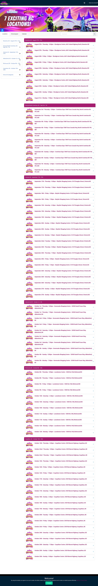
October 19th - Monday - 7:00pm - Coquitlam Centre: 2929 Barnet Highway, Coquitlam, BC (60, 508)
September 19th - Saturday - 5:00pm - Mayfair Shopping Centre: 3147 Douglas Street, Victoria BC (63, 211)
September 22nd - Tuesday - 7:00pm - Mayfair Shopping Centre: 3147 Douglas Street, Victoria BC (63, 241)
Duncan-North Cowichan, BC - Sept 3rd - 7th (11, 46)
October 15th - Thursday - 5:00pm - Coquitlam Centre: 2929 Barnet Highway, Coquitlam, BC (61, 443)
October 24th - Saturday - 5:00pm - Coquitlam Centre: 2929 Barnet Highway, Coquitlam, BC (61, 538)
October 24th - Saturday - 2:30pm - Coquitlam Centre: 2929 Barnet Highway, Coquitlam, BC (61, 532)
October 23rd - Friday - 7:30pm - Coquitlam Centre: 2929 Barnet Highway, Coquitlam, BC (60, 526)
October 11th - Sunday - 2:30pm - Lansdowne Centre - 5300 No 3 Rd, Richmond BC (58, 414)
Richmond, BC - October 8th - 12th (11, 64)
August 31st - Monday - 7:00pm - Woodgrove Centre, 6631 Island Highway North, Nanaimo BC (62, 98)
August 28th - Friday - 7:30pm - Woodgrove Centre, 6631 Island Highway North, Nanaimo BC (61, 62)
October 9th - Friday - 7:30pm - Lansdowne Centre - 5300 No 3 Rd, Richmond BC (57, 390)
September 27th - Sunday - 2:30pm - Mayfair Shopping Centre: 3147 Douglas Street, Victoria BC (62, 288)
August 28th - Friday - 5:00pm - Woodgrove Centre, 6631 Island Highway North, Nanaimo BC (61, 56)
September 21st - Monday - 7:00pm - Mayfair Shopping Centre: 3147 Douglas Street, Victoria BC (62, 235)
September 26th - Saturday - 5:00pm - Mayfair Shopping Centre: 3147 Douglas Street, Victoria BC (63, 277)
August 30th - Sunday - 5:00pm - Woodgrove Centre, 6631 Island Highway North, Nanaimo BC (61, 92)
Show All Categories (11, 74)
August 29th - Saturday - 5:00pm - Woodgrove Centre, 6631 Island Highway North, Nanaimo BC (62, 74)
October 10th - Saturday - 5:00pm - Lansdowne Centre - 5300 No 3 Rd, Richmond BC (59, 402)
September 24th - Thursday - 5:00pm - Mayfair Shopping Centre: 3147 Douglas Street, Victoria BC (63, 247)
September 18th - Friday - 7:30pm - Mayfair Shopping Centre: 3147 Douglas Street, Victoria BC (62, 199)
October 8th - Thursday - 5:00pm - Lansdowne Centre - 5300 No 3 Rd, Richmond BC (58, 372)
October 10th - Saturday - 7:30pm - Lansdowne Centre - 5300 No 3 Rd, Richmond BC (59, 408)
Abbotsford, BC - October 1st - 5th (11, 59)
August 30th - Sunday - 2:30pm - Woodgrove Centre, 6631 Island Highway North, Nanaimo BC (61, 86)
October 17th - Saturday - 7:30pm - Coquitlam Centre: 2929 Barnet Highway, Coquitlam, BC (61, 491)
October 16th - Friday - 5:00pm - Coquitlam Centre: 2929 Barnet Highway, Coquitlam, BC (60, 467)
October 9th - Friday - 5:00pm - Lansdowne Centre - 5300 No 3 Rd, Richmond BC (57, 384)
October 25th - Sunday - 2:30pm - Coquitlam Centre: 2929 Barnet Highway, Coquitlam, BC (60, 550)
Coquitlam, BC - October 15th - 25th (11, 69)
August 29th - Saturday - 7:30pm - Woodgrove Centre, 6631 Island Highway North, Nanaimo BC (62, 80)
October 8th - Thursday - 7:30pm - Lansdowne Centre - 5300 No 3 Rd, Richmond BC (58, 378)
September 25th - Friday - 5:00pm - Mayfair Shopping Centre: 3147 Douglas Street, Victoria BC (62, 259)
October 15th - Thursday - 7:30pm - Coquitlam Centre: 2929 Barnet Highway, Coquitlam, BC (61, 461)
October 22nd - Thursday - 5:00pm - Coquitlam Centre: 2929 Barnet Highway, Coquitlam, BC (61, 449)
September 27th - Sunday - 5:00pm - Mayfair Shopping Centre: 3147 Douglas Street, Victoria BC (62, 294)
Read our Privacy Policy (82, 580)
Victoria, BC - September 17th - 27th (11, 53)
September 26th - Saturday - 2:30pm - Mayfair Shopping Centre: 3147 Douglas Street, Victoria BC (63, 271)
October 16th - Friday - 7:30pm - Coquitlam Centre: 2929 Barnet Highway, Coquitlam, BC (60, 473)
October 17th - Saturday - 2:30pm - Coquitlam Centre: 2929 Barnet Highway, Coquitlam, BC (61, 479)
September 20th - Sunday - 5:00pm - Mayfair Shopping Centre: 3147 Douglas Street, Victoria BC (62, 229)
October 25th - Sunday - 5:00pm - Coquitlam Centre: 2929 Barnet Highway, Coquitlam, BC (60, 556)
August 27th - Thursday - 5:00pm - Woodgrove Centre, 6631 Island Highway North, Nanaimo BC (62, 44)
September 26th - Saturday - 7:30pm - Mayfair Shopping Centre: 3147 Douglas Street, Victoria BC (63, 282)
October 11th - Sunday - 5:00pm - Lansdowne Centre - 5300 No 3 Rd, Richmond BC (58, 419)
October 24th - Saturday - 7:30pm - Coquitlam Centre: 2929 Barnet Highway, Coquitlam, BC (61, 544)
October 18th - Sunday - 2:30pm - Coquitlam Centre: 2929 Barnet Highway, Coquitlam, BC (60, 497)
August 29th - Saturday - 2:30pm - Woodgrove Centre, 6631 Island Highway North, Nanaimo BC (62, 68)
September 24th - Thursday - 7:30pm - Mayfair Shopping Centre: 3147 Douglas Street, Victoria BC (63, 253)
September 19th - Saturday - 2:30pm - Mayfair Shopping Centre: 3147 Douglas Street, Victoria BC (63, 205)
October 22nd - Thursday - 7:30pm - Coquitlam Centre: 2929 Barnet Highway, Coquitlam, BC (61, 455)
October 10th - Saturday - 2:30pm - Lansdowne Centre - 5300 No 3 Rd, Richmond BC (59, 396)
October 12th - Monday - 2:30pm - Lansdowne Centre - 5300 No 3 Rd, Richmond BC (58, 425)
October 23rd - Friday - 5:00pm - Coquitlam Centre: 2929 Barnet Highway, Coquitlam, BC (60, 520)
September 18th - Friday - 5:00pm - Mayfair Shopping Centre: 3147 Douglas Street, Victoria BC (62, 193)
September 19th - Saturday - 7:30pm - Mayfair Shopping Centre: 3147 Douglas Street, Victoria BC (63, 217)
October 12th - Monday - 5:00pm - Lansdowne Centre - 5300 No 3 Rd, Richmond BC (58, 431)
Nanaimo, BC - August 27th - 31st (11, 41)
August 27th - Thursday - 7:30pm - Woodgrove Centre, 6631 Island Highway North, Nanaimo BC (62, 50)
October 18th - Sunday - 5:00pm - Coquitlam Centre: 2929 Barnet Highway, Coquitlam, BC (60, 503)
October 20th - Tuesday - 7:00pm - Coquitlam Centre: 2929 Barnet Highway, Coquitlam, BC (60, 514)
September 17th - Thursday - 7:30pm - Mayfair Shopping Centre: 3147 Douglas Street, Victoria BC (63, 187)
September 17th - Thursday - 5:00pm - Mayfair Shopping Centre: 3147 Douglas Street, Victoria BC (63, 181)
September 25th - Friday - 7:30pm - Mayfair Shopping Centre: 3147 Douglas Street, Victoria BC (62, 265)
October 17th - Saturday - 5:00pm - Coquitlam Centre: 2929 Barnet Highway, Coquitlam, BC (61, 485)
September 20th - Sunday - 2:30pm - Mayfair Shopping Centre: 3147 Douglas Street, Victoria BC (62, 223)
